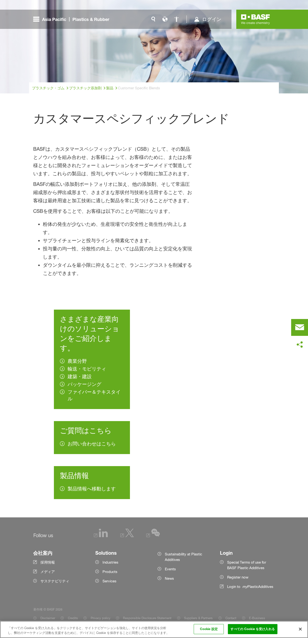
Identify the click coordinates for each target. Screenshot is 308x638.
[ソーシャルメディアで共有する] (299, 344)
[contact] (299, 327)
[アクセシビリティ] (176, 19)
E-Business (257, 618)
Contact (230, 618)
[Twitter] (127, 535)
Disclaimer (47, 618)
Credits (73, 618)
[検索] (153, 19)
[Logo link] (255, 19)
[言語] (165, 19)
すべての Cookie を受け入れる (253, 629)
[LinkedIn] (101, 535)
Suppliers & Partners (198, 618)
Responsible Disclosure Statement (147, 618)
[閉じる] (300, 629)
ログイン (211, 19)
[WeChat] (153, 535)
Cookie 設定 (209, 629)
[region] (154, 629)
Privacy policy (100, 618)
